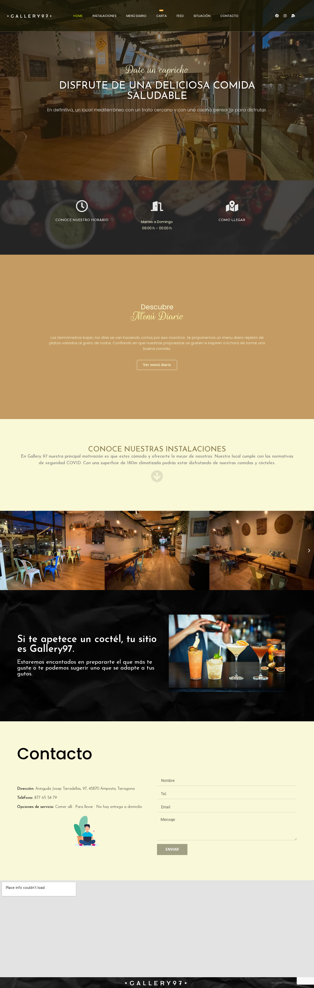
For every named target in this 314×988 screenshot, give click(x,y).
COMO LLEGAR (232, 220)
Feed (180, 15)
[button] (4, 550)
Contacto (229, 15)
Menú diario (136, 15)
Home (78, 15)
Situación (202, 15)
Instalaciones (104, 15)
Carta (161, 15)
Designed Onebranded (285, 983)
